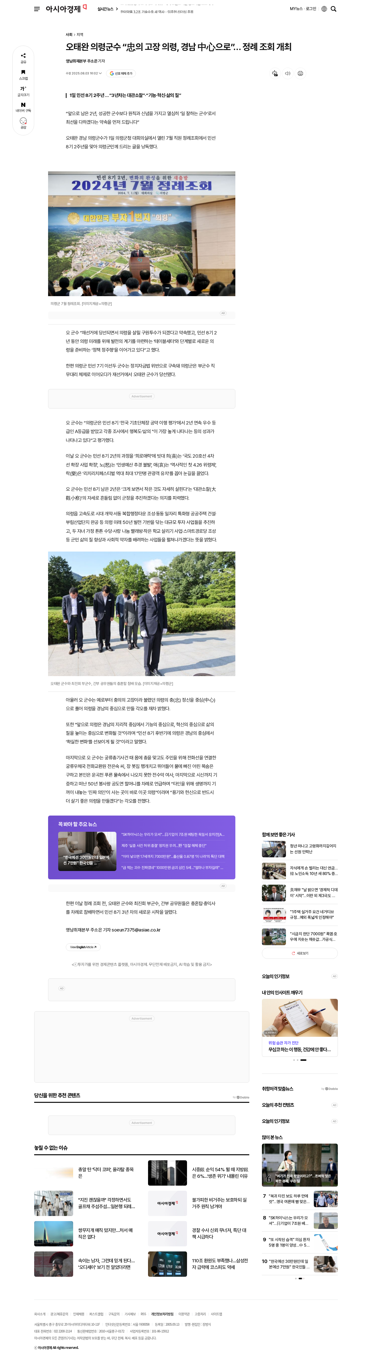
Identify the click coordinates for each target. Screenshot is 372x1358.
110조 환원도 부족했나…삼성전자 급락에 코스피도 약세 (220, 1264)
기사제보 (130, 1313)
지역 (80, 35)
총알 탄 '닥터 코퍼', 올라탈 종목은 (105, 1173)
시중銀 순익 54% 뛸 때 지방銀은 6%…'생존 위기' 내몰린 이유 (220, 1173)
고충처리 (200, 1313)
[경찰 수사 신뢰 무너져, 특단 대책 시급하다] (167, 1245)
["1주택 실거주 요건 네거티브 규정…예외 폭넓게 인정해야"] (274, 922)
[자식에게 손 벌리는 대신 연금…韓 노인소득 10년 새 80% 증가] (274, 878)
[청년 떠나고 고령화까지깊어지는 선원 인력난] (274, 856)
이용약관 (184, 1313)
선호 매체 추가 (123, 73)
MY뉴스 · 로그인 (303, 8)
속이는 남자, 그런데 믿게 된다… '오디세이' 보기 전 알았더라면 (106, 1264)
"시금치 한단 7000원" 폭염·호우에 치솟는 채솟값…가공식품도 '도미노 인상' (313, 937)
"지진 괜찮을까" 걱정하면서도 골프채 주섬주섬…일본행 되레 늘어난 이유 (104, 1203)
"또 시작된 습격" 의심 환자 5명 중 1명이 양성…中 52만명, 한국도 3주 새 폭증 (289, 1245)
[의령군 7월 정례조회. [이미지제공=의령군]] (141, 233)
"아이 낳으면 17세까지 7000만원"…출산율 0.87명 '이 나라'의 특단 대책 (172, 856)
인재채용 (78, 1313)
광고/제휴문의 (59, 1313)
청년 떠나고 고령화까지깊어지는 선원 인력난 (313, 849)
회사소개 (39, 1313)
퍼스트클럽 (96, 1313)
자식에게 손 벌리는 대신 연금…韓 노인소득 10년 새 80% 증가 (314, 871)
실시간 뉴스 (105, 9)
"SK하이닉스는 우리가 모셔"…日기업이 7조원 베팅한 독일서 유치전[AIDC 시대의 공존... (173, 834)
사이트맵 (216, 1313)
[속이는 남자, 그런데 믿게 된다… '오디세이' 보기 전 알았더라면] (53, 1276)
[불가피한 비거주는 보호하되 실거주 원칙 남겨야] (167, 1215)
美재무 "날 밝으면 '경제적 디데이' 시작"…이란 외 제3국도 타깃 (314, 893)
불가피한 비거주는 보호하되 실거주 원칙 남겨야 (219, 1203)
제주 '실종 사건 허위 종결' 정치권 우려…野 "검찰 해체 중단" (163, 845)
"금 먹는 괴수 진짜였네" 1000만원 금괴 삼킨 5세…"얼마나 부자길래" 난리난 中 (173, 867)
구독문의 (113, 1313)
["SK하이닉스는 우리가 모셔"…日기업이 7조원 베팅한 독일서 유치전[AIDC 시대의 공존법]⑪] (326, 1228)
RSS (143, 1313)
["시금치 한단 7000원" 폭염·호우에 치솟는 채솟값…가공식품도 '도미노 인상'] (274, 944)
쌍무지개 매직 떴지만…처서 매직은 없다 (105, 1233)
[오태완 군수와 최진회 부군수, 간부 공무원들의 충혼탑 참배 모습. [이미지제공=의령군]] (141, 614)
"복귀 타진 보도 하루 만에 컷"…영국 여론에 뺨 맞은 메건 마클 (288, 1202)
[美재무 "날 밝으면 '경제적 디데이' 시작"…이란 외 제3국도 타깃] (274, 900)
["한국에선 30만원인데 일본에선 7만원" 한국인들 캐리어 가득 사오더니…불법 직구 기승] (326, 1271)
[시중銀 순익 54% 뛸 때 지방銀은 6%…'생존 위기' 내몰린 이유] (167, 1184)
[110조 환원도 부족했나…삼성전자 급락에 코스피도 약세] (167, 1276)
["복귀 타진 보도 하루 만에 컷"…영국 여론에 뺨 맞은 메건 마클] (326, 1206)
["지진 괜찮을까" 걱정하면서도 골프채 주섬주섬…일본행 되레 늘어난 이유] (53, 1215)
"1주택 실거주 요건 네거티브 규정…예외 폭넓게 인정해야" (312, 914)
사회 (69, 35)
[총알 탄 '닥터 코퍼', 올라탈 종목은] (53, 1184)
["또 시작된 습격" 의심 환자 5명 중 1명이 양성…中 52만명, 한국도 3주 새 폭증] (326, 1249)
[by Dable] (241, 1097)
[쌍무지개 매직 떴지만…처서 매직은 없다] (53, 1245)
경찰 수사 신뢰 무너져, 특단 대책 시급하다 (219, 1233)
